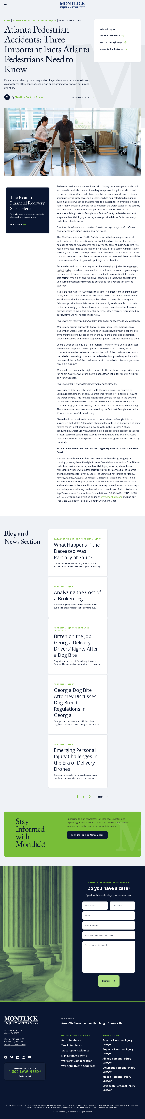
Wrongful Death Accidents (78, 1066)
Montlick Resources (24, 20)
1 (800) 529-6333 (19, 1042)
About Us (90, 1023)
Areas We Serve (71, 1023)
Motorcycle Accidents (75, 1050)
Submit (106, 981)
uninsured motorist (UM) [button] (70, 281)
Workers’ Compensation (76, 1060)
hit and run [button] (93, 231)
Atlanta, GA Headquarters (14, 1045)
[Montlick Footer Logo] (21, 1020)
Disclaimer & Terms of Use (76, 1105)
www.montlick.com (111, 496)
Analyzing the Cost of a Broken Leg (77, 595)
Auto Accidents (71, 1040)
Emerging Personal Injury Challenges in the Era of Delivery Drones (75, 759)
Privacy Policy (93, 1105)
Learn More (16, 224)
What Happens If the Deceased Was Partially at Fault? (77, 551)
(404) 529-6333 (17, 1039)
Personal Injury (47, 20)
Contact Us (115, 1023)
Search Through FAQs (111, 42)
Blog (102, 1023)
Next (100, 797)
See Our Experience (110, 35)
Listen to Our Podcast (111, 49)
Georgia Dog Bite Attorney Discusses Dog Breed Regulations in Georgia (75, 702)
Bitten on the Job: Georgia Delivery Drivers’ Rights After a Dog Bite (76, 645)
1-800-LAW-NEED (25, 1072)
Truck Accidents (71, 1045)
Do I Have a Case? (81, 97)
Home (7, 20)
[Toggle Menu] (5, 5)
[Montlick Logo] (72, 5)
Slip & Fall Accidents (74, 1055)
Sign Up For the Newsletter (87, 834)
